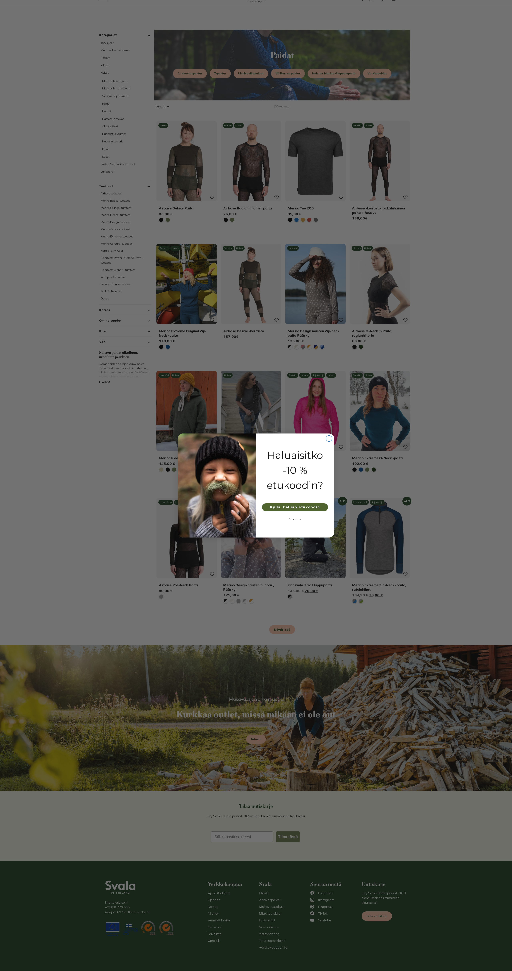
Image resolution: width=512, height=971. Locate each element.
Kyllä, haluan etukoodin (295, 507)
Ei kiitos (295, 519)
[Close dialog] (329, 438)
